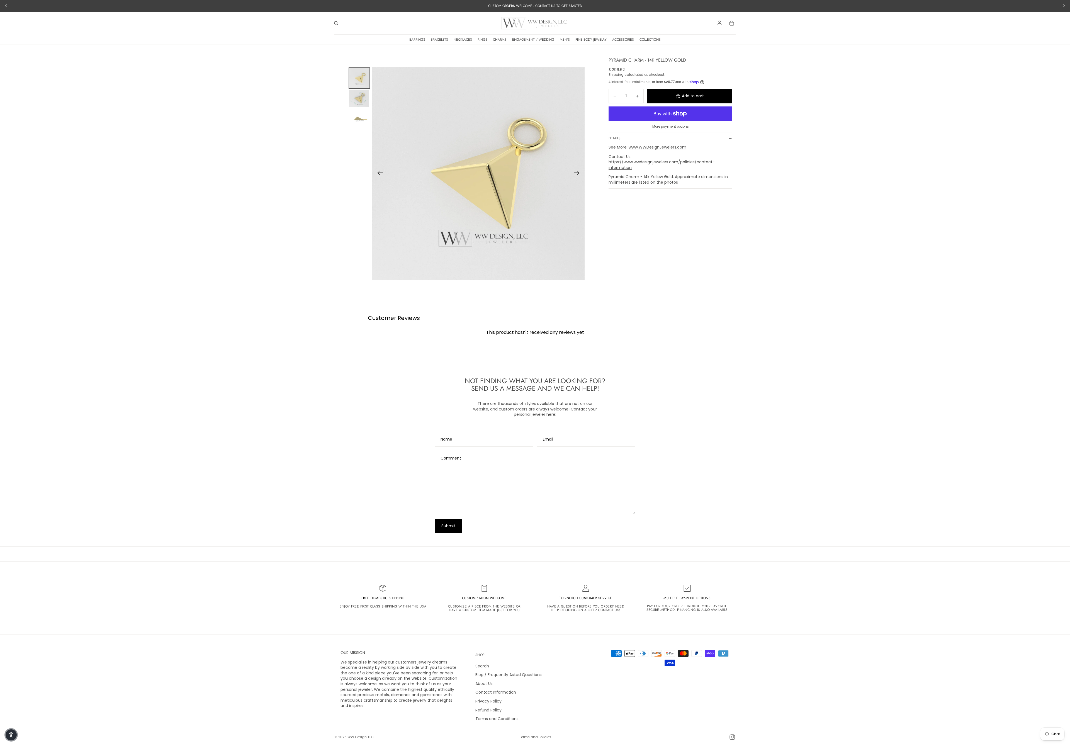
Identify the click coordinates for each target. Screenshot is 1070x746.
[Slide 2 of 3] (359, 98)
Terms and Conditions (497, 718)
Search (482, 666)
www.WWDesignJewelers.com (657, 147)
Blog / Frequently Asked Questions (508, 674)
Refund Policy (488, 710)
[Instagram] (732, 737)
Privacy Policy (488, 701)
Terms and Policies (535, 737)
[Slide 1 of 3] (359, 78)
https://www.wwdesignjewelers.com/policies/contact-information (662, 165)
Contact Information (495, 692)
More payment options (670, 126)
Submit (448, 526)
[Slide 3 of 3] (359, 120)
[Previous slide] (378, 173)
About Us (484, 683)
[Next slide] (578, 173)
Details (615, 138)
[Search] (336, 23)
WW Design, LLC (360, 737)
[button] (11, 735)
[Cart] (732, 23)
